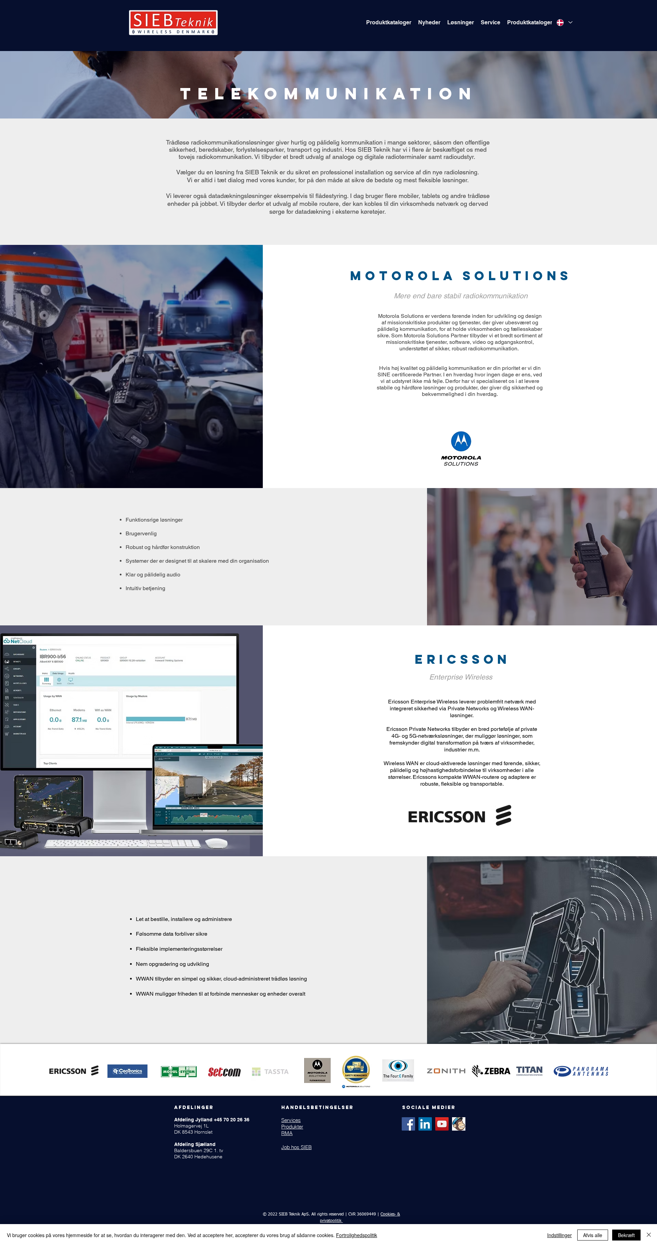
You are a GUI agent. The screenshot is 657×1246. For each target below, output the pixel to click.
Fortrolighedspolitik (356, 1235)
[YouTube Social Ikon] (442, 1124)
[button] (389, 22)
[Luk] (649, 1235)
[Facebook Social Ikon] (408, 1124)
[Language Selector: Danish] (564, 22)
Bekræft (626, 1235)
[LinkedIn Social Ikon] (425, 1124)
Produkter (292, 1126)
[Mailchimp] (458, 1124)
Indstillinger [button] (559, 1235)
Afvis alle (592, 1235)
